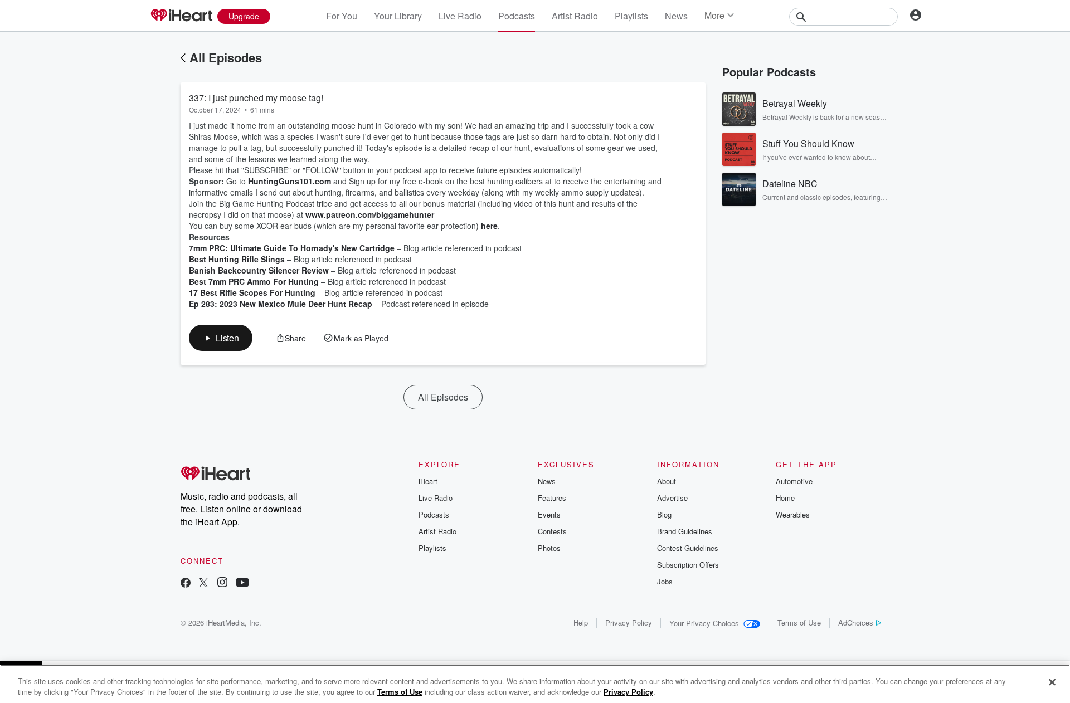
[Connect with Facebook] (186, 583)
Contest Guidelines (687, 548)
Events (549, 514)
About (666, 481)
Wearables (793, 514)
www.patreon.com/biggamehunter (369, 214)
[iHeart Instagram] (222, 583)
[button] (220, 338)
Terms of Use (799, 622)
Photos (549, 548)
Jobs (665, 581)
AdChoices (855, 622)
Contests (552, 531)
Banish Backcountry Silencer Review (259, 270)
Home (785, 497)
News (676, 15)
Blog (664, 514)
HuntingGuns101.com (289, 181)
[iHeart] (181, 16)
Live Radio (460, 15)
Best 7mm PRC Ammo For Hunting (254, 281)
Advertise (672, 497)
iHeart (428, 481)
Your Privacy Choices (704, 623)
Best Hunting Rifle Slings (237, 259)
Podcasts (516, 15)
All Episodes (225, 57)
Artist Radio (575, 15)
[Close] (1052, 682)
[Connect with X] (203, 583)
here (489, 225)
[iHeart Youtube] (242, 583)
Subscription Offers (688, 564)
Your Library (398, 15)
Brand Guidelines (684, 531)
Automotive (794, 481)
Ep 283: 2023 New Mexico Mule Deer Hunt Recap (280, 303)
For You (341, 15)
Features (552, 497)
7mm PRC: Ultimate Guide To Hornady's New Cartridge (292, 247)
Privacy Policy (628, 622)
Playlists (631, 15)
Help (580, 622)
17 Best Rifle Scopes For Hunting (252, 292)
